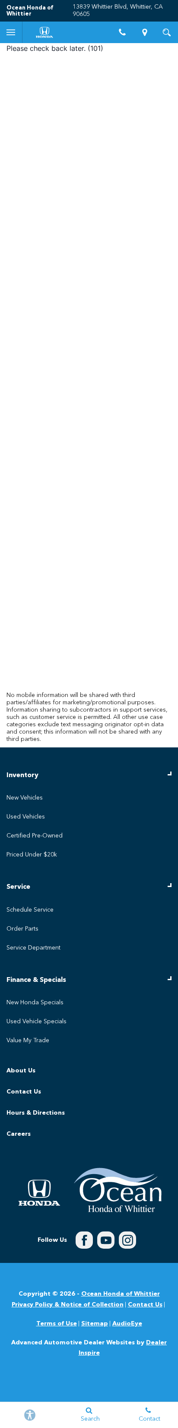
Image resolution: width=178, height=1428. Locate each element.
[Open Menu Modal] (11, 32)
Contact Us (23, 1092)
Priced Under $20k (31, 855)
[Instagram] (127, 1240)
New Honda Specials (35, 1003)
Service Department (33, 948)
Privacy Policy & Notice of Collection (68, 1305)
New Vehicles (24, 798)
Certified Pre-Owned (34, 836)
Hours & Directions (35, 1113)
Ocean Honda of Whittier (120, 1294)
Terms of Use (56, 1324)
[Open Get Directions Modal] (145, 32)
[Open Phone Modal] (122, 32)
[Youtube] (105, 1240)
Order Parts (22, 929)
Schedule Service (30, 910)
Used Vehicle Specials (36, 1022)
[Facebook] (84, 1240)
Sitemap (94, 1324)
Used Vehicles (25, 817)
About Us (20, 1071)
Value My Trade (27, 1040)
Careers (18, 1134)
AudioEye (127, 1324)
